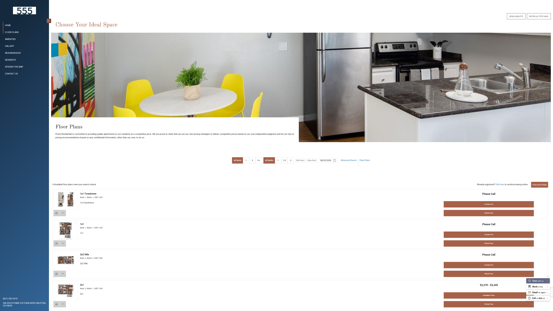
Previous (58, 200)
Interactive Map (540, 185)
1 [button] (246, 160)
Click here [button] (499, 184)
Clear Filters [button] (364, 160)
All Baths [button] (269, 160)
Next (73, 200)
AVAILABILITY (516, 16)
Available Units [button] (489, 295)
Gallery (9, 46)
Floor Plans (12, 32)
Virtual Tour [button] (488, 213)
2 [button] (252, 160)
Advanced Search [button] (349, 160)
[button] (56, 213)
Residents (10, 60)
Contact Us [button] (488, 204)
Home (8, 25)
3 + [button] (258, 160)
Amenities (10, 39)
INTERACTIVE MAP (14, 67)
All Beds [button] (237, 160)
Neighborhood (13, 53)
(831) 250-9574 (10, 298)
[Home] (24, 10)
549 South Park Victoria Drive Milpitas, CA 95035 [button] (24, 304)
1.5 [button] (284, 160)
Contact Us (11, 73)
